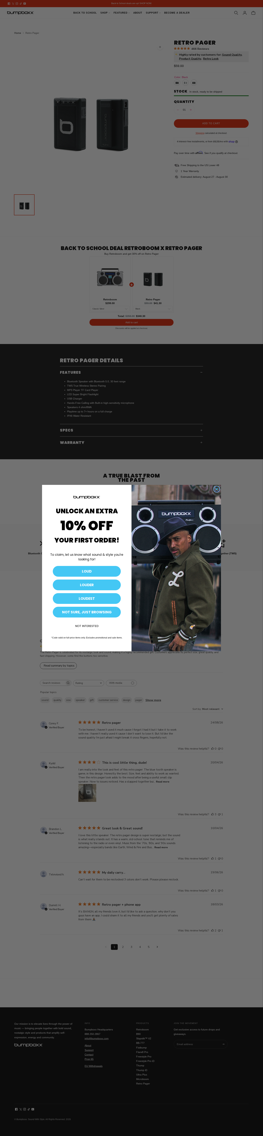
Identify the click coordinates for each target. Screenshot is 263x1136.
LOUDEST (87, 598)
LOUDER (87, 584)
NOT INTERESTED (87, 626)
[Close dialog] (217, 489)
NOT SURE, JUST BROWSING (87, 612)
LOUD (87, 571)
